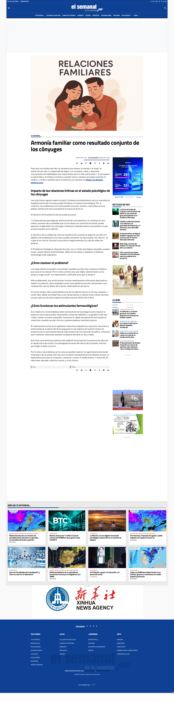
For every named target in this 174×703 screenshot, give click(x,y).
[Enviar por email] (77, 163)
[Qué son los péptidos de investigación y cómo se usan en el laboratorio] (26, 557)
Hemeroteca (24, 1)
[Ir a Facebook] (159, 1)
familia (73, 367)
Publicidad (121, 647)
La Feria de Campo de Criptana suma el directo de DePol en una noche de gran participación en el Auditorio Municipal (130, 213)
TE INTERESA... (36, 136)
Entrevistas (93, 639)
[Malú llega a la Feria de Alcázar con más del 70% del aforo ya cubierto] (115, 246)
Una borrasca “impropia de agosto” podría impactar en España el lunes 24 (146, 536)
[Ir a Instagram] (163, 1)
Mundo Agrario (37, 665)
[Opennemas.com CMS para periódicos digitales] (87, 685)
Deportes (34, 661)
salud (34, 367)
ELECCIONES (35, 657)
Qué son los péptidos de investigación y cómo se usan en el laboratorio (24, 573)
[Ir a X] (161, 1)
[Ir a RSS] (166, 1)
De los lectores (13, 1)
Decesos (91, 643)
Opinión (120, 639)
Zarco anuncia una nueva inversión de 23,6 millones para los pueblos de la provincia (130, 255)
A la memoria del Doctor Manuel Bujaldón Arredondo (129, 325)
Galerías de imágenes (96, 647)
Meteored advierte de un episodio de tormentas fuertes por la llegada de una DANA (65, 574)
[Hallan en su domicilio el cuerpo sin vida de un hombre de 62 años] (115, 333)
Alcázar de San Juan (68, 639)
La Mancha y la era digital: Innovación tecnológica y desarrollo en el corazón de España (105, 537)
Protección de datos (102, 671)
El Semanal (94, 577)
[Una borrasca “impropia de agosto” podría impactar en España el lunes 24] (147, 520)
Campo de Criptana (67, 643)
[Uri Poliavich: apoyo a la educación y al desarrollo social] (107, 557)
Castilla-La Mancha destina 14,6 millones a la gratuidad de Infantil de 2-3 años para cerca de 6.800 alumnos (130, 225)
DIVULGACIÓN (35, 647)
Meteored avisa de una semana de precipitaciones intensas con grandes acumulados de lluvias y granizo (23, 537)
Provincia (63, 650)
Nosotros (121, 643)
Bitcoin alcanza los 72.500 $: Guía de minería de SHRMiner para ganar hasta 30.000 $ (65, 537)
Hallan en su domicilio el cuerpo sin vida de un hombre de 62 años (129, 335)
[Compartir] (86, 163)
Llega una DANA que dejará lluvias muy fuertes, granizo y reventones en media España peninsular (145, 574)
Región (62, 654)
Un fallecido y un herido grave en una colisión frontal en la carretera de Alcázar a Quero (129, 314)
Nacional (34, 654)
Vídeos (90, 650)
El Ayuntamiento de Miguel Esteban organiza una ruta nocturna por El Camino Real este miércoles (130, 236)
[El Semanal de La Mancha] (87, 8)
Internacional (36, 650)
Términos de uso (123, 654)
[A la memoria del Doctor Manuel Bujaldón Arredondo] (115, 324)
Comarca (63, 647)
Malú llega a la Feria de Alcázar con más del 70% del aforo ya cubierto (130, 245)
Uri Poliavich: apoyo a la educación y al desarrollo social (105, 573)
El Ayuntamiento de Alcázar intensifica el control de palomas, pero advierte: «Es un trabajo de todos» (130, 345)
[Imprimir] (81, 163)
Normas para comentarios (127, 650)
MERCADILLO (35, 643)
